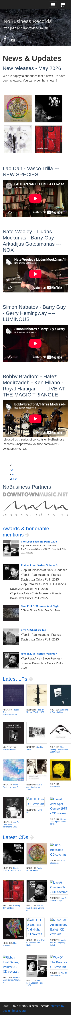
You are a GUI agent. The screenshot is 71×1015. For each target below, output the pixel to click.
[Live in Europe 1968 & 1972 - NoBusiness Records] (14, 853)
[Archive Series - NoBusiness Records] (14, 732)
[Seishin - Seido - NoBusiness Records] (37, 732)
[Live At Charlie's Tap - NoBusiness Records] (12, 639)
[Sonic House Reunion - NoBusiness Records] (37, 853)
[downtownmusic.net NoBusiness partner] (35, 494)
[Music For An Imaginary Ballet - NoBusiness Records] (59, 927)
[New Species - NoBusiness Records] (14, 928)
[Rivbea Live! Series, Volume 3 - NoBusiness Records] (12, 575)
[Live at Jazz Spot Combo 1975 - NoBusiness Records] (59, 806)
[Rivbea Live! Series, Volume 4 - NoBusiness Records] (12, 663)
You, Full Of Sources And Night (40, 606)
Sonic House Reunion (34, 869)
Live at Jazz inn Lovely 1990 (34, 787)
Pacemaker (55, 786)
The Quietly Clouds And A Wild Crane (59, 749)
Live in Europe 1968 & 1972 (12, 869)
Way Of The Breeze (58, 974)
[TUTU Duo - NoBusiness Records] (35, 801)
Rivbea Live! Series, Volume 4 (39, 653)
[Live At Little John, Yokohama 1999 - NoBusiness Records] (14, 807)
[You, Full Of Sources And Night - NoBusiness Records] (12, 616)
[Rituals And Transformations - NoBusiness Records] (14, 695)
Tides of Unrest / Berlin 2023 (35, 711)
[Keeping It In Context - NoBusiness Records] (14, 891)
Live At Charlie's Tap (33, 629)
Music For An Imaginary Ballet (58, 942)
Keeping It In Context (11, 906)
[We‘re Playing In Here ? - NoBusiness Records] (14, 770)
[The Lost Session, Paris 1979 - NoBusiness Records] (12, 551)
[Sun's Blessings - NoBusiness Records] (59, 849)
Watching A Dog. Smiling (59, 711)
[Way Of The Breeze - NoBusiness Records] (59, 962)
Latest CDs (16, 837)
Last (14, 479)
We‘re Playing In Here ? (10, 786)
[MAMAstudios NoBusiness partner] (35, 508)
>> (12, 474)
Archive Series (9, 750)
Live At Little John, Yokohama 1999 (11, 824)
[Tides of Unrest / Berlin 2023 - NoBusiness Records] (37, 695)
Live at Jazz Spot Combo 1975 (58, 821)
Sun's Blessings (58, 861)
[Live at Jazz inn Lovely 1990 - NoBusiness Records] (37, 770)
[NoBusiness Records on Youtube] (15, 39)
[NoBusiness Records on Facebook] (7, 39)
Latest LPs (16, 679)
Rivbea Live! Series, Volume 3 (39, 565)
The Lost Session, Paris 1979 (39, 541)
